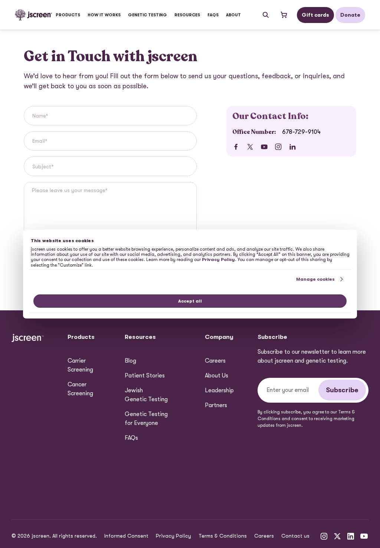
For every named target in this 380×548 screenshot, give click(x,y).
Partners (216, 405)
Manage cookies (315, 279)
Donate (350, 15)
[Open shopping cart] (283, 15)
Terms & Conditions (223, 536)
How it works (104, 15)
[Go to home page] (33, 14)
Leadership (219, 390)
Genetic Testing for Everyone (146, 418)
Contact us (295, 536)
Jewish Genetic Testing (146, 395)
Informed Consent (126, 536)
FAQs (213, 15)
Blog (130, 360)
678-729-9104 (301, 132)
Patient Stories (145, 375)
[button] (68, 15)
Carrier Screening (80, 365)
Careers (215, 360)
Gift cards (315, 15)
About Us (216, 375)
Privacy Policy (173, 536)
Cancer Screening (80, 389)
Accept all (190, 301)
